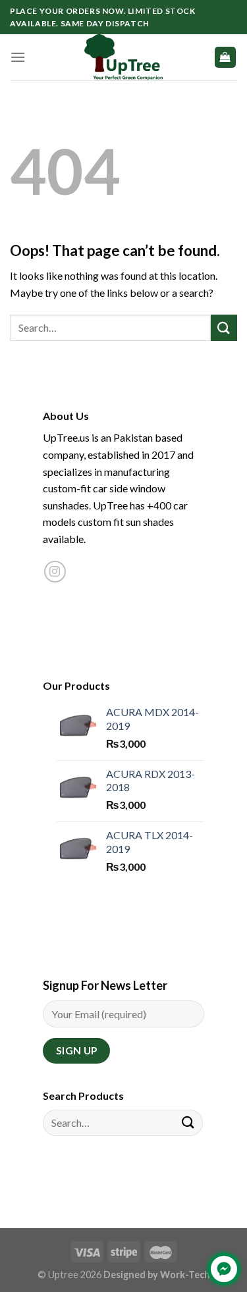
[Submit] (224, 327)
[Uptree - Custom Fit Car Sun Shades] (124, 57)
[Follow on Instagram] (55, 571)
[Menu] (18, 57)
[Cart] (225, 57)
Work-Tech (185, 1274)
